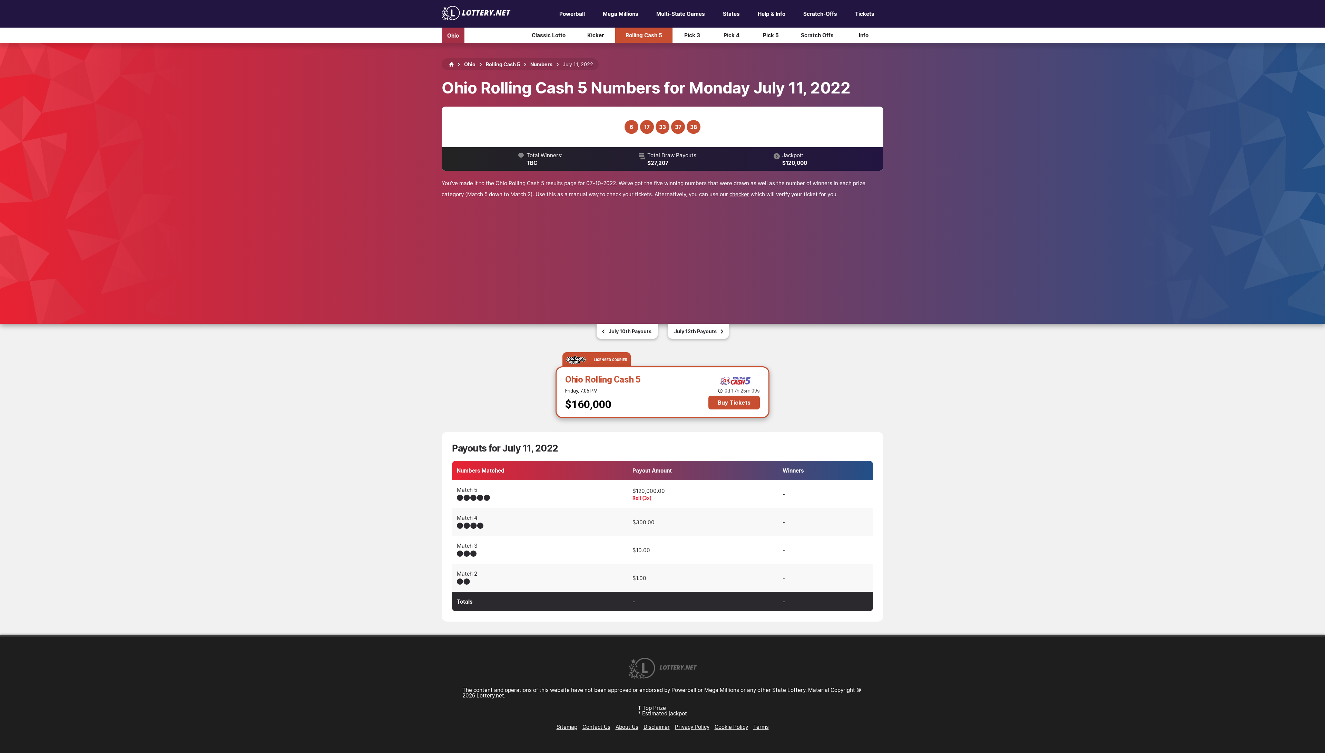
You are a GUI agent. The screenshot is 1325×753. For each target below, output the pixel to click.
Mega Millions (620, 13)
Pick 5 (771, 35)
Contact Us (596, 726)
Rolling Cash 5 (644, 35)
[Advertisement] (662, 251)
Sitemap (567, 726)
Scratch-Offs (820, 13)
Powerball (572, 13)
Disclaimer (657, 726)
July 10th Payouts (630, 331)
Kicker (595, 35)
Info (863, 35)
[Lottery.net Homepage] (451, 64)
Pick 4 (731, 35)
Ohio (453, 35)
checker (739, 194)
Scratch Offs (817, 35)
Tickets (864, 13)
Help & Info (771, 13)
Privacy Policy (692, 726)
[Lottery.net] (476, 18)
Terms (761, 726)
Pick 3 (692, 35)
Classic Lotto (549, 35)
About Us (627, 726)
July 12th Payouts (695, 331)
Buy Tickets (734, 402)
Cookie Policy (731, 726)
